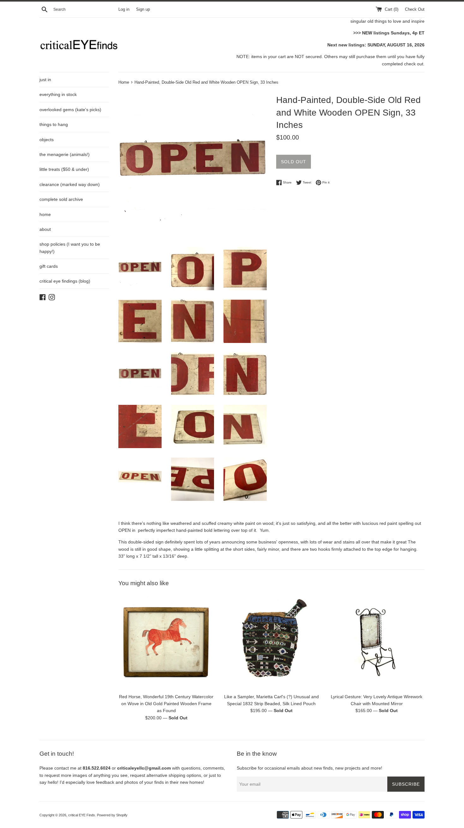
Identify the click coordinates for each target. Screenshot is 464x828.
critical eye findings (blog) (64, 281)
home (45, 214)
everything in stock (58, 94)
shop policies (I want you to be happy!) (69, 248)
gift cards (48, 266)
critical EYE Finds (81, 815)
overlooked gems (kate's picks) (70, 109)
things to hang (53, 124)
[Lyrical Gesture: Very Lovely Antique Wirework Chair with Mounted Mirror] (377, 642)
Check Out (415, 9)
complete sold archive (61, 199)
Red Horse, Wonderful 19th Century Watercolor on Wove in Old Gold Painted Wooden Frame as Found (166, 703)
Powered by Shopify (112, 815)
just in (45, 79)
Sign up (143, 9)
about (45, 229)
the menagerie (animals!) (64, 154)
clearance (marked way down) (69, 184)
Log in (123, 9)
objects (46, 139)
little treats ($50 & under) (64, 169)
